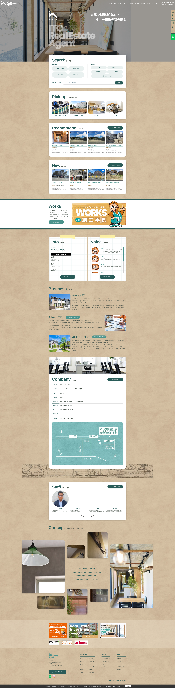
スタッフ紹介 (92, 666)
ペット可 (103, 666)
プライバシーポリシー (121, 666)
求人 (157, 3)
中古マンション (115, 68)
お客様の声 (91, 661)
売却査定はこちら (72, 317)
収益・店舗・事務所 (107, 76)
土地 (99, 68)
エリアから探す (60, 69)
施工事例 (137, 3)
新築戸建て (99, 72)
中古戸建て (115, 72)
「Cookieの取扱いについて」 (110, 686)
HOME (111, 3)
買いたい (116, 3)
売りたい (122, 3)
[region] (67, 260)
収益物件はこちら (98, 336)
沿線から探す (76, 69)
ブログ (90, 664)
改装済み (103, 664)
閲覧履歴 (171, 4)
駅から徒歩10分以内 (106, 658)
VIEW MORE (114, 127)
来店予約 (91, 669)
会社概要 (143, 3)
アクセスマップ (150, 3)
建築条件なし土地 (105, 661)
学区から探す (76, 75)
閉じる (128, 686)
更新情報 (82, 672)
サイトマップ (120, 664)
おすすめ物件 (129, 3)
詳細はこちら (56, 222)
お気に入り (164, 4)
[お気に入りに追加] (67, 133)
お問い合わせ (58, 672)
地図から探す (60, 75)
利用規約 (119, 669)
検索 (119, 83)
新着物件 (82, 669)
